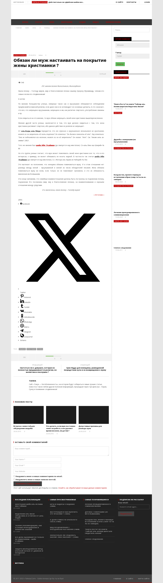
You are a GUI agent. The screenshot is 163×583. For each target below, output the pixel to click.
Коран (25, 22)
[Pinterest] (48, 393)
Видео (95, 22)
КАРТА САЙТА (144, 579)
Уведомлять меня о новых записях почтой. (36, 479)
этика (40, 349)
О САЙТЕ (129, 579)
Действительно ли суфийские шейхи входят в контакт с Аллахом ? (66, 2)
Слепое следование (122, 248)
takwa (41, 55)
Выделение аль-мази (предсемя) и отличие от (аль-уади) (29, 516)
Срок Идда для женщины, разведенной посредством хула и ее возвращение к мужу (85, 368)
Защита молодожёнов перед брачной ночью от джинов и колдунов (29, 551)
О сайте (119, 2)
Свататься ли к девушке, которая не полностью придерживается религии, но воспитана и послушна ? (37, 369)
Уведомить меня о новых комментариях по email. (39, 476)
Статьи (38, 22)
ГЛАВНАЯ (117, 579)
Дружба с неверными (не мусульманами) (125, 140)
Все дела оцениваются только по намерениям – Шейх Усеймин (29, 539)
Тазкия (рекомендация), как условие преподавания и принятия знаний (28, 527)
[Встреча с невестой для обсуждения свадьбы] (28, 415)
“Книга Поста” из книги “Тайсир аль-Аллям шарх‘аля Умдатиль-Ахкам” (129, 105)
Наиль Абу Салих (121, 221)
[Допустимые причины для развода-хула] (94, 415)
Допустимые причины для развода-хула (90, 427)
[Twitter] (34, 393)
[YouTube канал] (63, 393)
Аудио (82, 22)
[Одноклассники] (53, 393)
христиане (31, 349)
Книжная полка (113, 22)
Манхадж (118, 113)
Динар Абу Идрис (121, 77)
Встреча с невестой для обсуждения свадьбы (24, 427)
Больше (103, 74)
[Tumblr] (39, 393)
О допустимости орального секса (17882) (63, 521)
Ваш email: (123, 503)
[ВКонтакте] (58, 393)
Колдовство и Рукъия (123, 148)
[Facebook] (29, 393)
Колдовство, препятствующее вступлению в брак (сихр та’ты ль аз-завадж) (130, 177)
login (147, 2)
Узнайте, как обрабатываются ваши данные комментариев (82, 488)
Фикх (51, 22)
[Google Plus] (44, 393)
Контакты (131, 2)
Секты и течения (40, 2)
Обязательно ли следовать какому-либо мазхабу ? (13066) (64, 536)
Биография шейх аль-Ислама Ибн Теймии (29, 505)
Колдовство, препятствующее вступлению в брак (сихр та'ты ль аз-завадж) (99, 522)
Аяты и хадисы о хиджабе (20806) (62, 505)
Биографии (66, 22)
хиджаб (22, 349)
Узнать (120, 64)
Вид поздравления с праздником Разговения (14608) (65, 528)
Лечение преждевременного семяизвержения (127, 213)
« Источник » (99, 195)
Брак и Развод (20, 55)
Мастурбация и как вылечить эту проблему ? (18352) (64, 513)
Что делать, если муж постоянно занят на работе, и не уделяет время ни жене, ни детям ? (60, 428)
